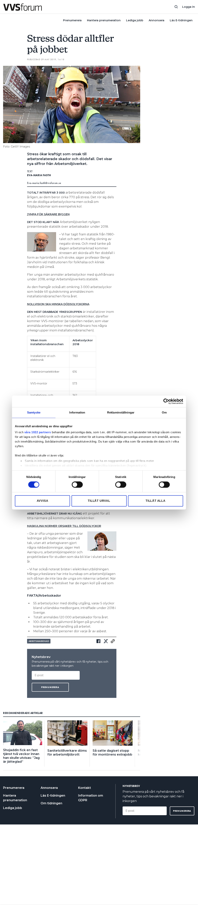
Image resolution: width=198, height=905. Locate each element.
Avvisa (42, 500)
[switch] (77, 485)
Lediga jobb (134, 20)
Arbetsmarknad (39, 641)
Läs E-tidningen (181, 20)
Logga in (188, 7)
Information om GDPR (90, 798)
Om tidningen (51, 803)
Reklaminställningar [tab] (120, 412)
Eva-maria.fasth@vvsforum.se (44, 183)
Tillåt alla (156, 500)
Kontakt (84, 788)
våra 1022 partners (37, 432)
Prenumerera (72, 20)
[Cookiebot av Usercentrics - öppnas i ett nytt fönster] (166, 401)
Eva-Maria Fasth (39, 175)
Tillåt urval (99, 500)
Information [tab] (77, 412)
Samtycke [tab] (33, 412)
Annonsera (156, 20)
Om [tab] (164, 412)
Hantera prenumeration (104, 20)
